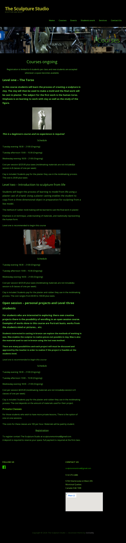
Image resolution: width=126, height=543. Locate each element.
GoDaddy (90, 532)
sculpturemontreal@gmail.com (78, 468)
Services (103, 20)
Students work (88, 20)
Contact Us (116, 20)
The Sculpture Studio (27, 8)
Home (52, 20)
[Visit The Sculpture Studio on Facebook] (4, 467)
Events (73, 20)
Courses (62, 20)
